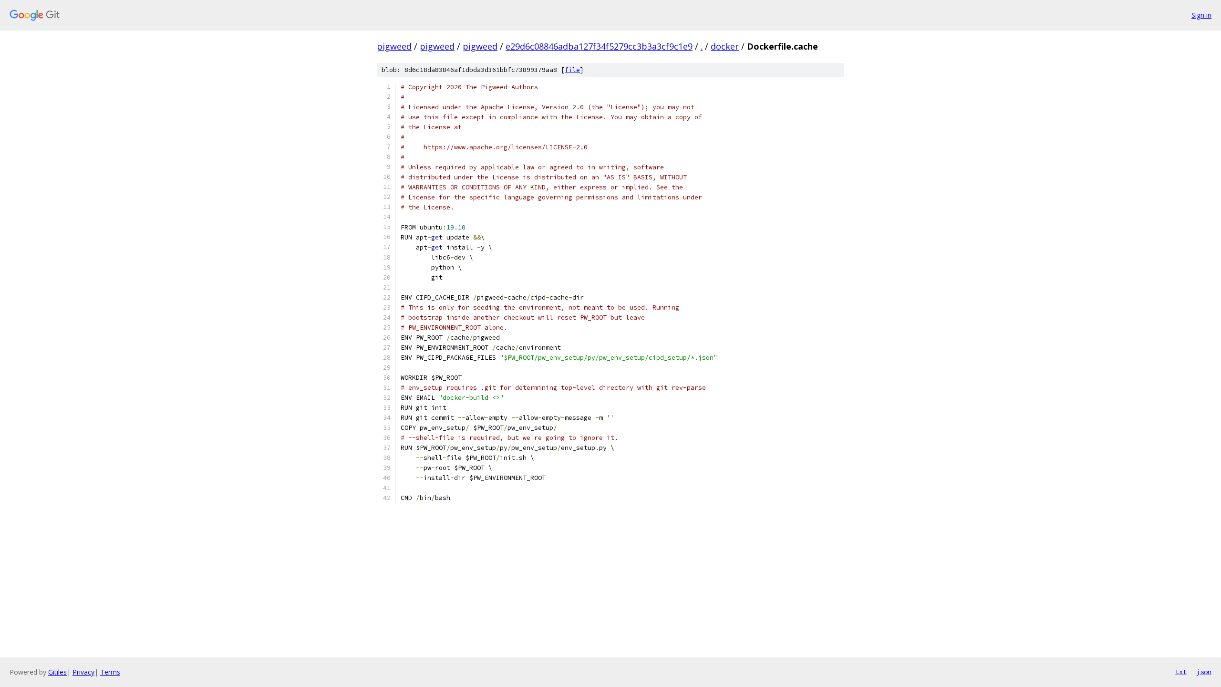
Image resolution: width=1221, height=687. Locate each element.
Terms (110, 672)
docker (725, 46)
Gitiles (57, 672)
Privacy (83, 672)
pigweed (394, 46)
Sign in (1201, 15)
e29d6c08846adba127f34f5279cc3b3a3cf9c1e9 (599, 46)
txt (1181, 671)
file (572, 70)
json (1203, 671)
